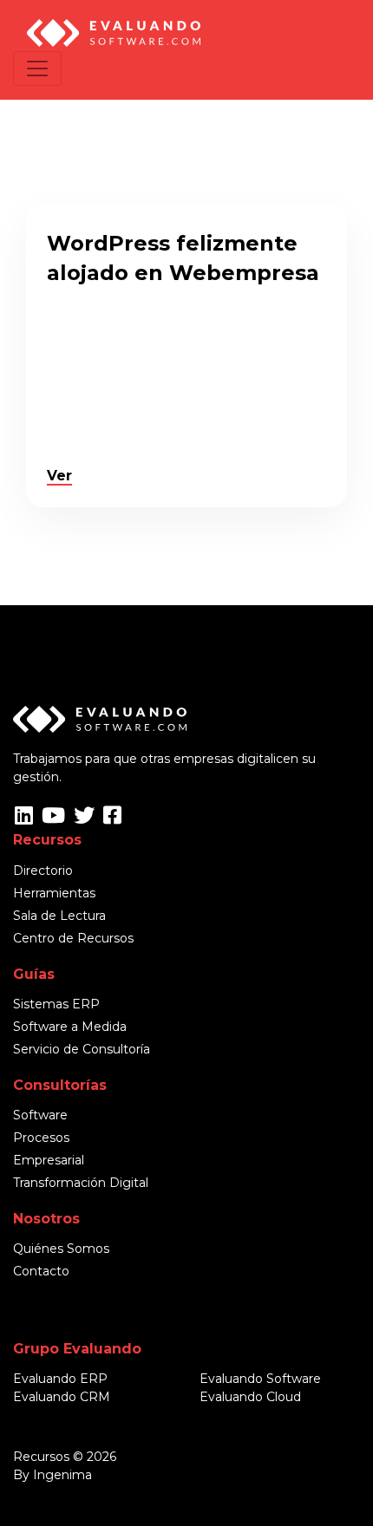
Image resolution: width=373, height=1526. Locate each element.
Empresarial (48, 1160)
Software (40, 1115)
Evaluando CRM (61, 1397)
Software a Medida (70, 1026)
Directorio (43, 870)
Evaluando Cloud (250, 1397)
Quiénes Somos (61, 1248)
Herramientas (54, 893)
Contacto (41, 1271)
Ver (59, 475)
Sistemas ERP (56, 1004)
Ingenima (62, 1475)
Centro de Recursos (73, 938)
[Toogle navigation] (37, 68)
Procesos (41, 1137)
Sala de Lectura (59, 915)
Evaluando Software (260, 1378)
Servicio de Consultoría (81, 1049)
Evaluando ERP (60, 1378)
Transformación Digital (80, 1182)
